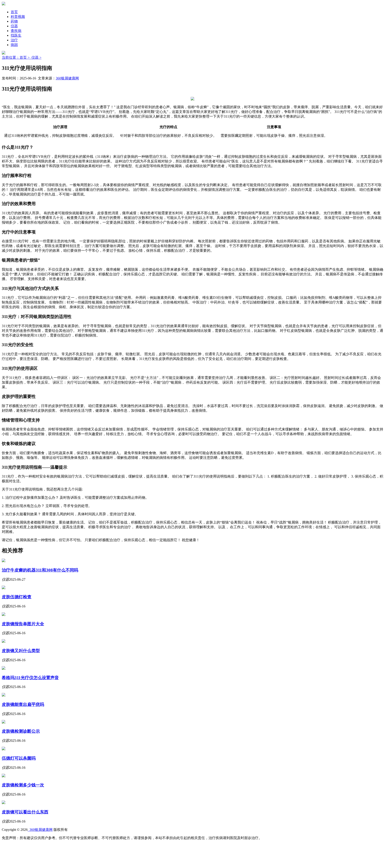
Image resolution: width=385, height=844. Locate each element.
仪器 (14, 26)
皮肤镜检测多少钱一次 (23, 785)
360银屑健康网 (67, 78)
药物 (14, 21)
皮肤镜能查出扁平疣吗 (23, 704)
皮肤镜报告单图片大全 (23, 624)
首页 (14, 12)
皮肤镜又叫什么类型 (21, 650)
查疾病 (16, 31)
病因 (14, 45)
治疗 (14, 40)
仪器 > (36, 57)
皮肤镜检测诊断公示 (21, 731)
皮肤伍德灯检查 (16, 597)
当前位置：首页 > (16, 57)
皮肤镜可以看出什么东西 (25, 812)
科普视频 (18, 17)
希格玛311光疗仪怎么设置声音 (30, 677)
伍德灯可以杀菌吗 (19, 758)
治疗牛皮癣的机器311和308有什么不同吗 (40, 570)
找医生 (16, 35)
